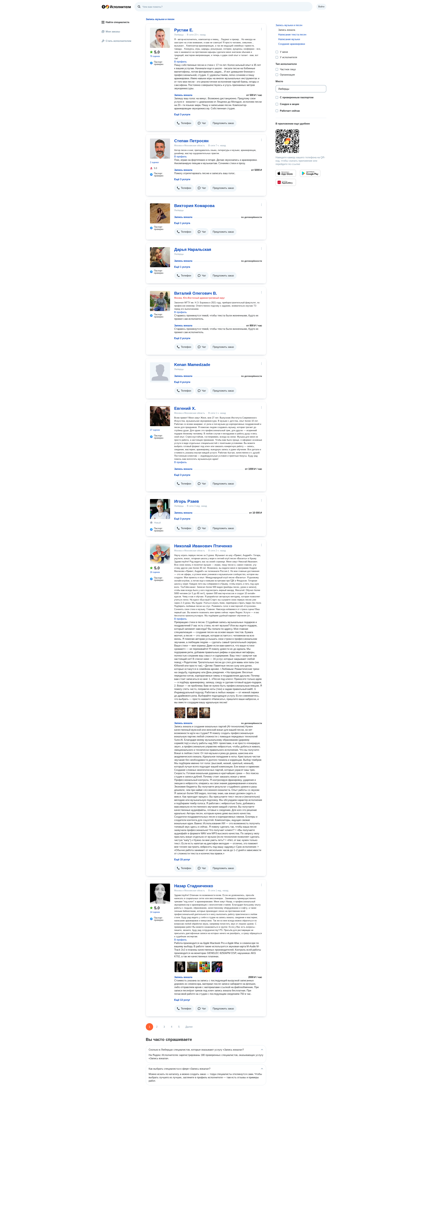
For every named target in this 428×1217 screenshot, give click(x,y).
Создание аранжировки (291, 43)
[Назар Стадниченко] (160, 894)
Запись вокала (183, 95)
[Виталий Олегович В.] (160, 301)
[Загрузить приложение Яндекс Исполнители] (301, 141)
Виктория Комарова (194, 205)
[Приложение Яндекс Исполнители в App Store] (286, 173)
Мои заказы (113, 31)
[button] (184, 123)
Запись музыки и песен (289, 25)
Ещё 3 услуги (182, 114)
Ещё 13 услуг (182, 999)
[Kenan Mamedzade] (160, 372)
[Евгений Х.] (160, 416)
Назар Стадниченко (193, 886)
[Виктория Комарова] (160, 213)
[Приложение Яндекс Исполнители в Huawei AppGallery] (286, 182)
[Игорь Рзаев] (160, 509)
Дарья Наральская (192, 249)
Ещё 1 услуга (182, 223)
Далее (189, 1026)
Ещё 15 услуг (182, 859)
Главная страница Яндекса (103, 6)
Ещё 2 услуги (182, 338)
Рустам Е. (183, 30)
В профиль (180, 61)
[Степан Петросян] (160, 149)
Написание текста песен (292, 34)
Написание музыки (289, 39)
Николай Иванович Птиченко (203, 546)
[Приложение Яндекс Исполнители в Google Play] (310, 173)
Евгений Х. (185, 408)
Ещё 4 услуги (182, 382)
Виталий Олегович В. (195, 293)
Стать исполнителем (118, 40)
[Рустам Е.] (160, 38)
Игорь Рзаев (186, 501)
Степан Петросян (191, 141)
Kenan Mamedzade (192, 364)
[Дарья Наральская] (160, 257)
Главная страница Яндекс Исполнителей (116, 6)
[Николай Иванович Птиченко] (160, 554)
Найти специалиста (117, 22)
